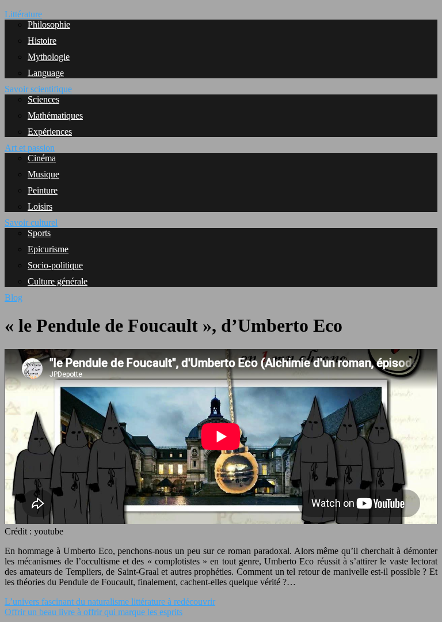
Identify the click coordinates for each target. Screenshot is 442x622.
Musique (43, 174)
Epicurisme (48, 249)
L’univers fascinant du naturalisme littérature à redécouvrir (110, 601)
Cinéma (42, 158)
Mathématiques (55, 115)
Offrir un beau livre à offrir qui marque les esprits (93, 612)
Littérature (23, 14)
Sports (39, 233)
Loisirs (40, 206)
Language (46, 73)
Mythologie (49, 57)
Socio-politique (55, 265)
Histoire (42, 40)
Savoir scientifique (38, 89)
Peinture (43, 190)
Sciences (43, 99)
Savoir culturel (31, 222)
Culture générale (57, 281)
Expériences (50, 131)
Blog (13, 297)
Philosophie (49, 24)
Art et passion (30, 148)
